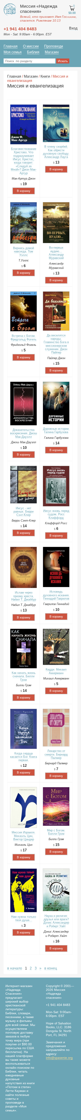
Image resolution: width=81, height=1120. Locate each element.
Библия (33, 52)
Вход (73, 28)
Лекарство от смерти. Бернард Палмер (56, 754)
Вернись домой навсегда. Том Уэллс (23, 251)
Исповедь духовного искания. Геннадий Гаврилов (56, 595)
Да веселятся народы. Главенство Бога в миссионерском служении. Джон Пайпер (56, 344)
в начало (14, 968)
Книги (45, 76)
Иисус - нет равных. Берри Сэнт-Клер (24, 511)
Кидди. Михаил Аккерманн (56, 671)
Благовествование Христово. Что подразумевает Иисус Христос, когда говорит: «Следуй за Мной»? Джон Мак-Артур (23, 161)
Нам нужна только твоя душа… (23, 918)
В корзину (23, 191)
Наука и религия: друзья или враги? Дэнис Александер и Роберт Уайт (56, 921)
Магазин (52, 52)
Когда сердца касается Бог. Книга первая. (23, 757)
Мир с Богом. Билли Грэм (56, 832)
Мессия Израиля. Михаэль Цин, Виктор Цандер (23, 836)
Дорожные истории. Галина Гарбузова (56, 430)
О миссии (31, 46)
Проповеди (53, 46)
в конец (50, 968)
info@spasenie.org (59, 1057)
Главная (11, 46)
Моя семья (13, 52)
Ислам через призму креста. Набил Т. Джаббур (23, 596)
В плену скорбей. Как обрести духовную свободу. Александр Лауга (56, 152)
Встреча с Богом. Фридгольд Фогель (23, 337)
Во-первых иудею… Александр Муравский (56, 253)
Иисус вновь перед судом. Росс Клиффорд (56, 514)
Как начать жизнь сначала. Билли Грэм (24, 676)
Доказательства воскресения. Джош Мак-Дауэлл (23, 433)
